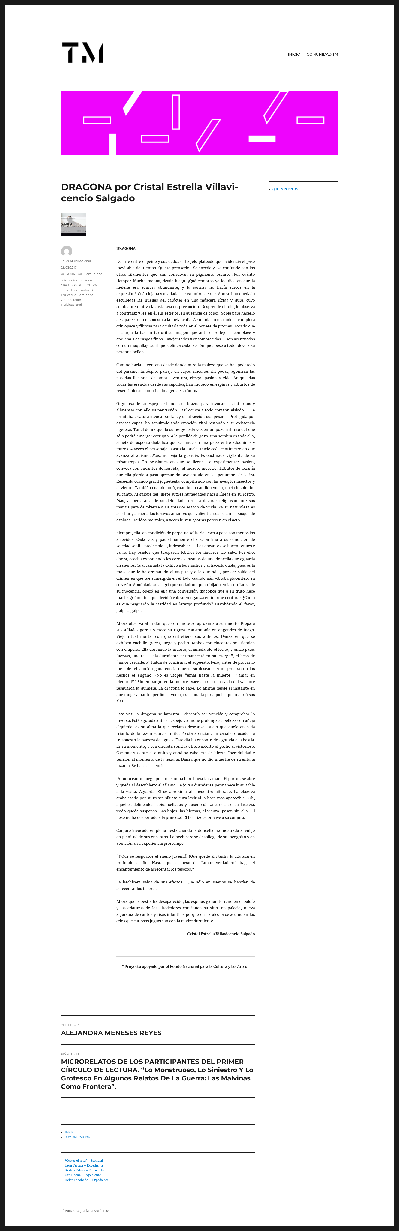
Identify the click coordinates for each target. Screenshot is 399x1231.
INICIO (294, 54)
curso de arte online (76, 290)
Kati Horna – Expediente (83, 1175)
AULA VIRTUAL (72, 274)
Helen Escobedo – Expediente (87, 1180)
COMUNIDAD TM (322, 54)
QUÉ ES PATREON (285, 189)
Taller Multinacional (76, 261)
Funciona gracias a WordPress (87, 1211)
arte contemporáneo (76, 280)
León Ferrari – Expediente (84, 1165)
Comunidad (93, 274)
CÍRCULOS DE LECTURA (79, 285)
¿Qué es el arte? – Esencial (84, 1161)
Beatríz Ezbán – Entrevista (84, 1170)
